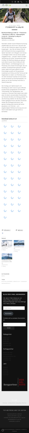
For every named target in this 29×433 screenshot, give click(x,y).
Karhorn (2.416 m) (14, 421)
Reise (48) (6, 339)
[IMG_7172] (19, 211)
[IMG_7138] (19, 191)
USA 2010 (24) (7, 345)
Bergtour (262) (8, 352)
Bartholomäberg (7, 281)
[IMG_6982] (5, 126)
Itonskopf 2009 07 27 (9, 119)
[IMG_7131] (19, 185)
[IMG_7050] (12, 159)
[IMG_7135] (5, 191)
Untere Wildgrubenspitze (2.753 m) (14, 417)
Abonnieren (8, 313)
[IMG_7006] (5, 146)
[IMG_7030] (5, 152)
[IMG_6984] (19, 126)
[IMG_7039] (5, 159)
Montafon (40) (7, 354)
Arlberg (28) (7, 358)
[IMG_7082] (5, 172)
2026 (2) (5, 367)
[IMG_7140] (5, 198)
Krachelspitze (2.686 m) (14, 414)
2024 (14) (5, 371)
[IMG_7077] (12, 165)
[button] (3, 430)
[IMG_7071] (5, 165)
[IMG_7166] (12, 211)
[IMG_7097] (19, 172)
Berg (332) (6, 337)
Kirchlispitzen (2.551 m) (14, 415)
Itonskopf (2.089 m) (6, 246)
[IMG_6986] (5, 133)
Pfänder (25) (7, 360)
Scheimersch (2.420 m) (14, 419)
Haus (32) (6, 341)
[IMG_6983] (12, 126)
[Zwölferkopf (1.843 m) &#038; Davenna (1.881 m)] (7, 256)
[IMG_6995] (5, 139)
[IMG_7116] (12, 185)
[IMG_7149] (5, 204)
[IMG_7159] (19, 204)
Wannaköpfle (6, 283)
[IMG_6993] (12, 133)
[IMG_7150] (12, 204)
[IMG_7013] (19, 146)
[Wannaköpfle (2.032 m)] (19, 243)
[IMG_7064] (19, 159)
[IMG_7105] (5, 178)
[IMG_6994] (19, 133)
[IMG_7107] (19, 178)
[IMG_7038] (19, 152)
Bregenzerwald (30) (9, 356)
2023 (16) (5, 372)
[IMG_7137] (12, 191)
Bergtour (16, 281)
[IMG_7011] (12, 146)
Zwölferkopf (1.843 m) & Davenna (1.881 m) (7, 262)
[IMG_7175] (5, 217)
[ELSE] (7, 5)
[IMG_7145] (19, 198)
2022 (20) (5, 374)
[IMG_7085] (12, 172)
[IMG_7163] (5, 211)
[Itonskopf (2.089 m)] (7, 243)
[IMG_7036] (12, 152)
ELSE (14, 400)
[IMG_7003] (12, 139)
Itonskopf (23, 281)
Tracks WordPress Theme (10, 429)
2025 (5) (5, 369)
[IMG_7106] (12, 178)
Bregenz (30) (7, 343)
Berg (18, 25)
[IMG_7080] (19, 165)
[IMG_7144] (12, 198)
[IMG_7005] (19, 139)
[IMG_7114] (5, 185)
